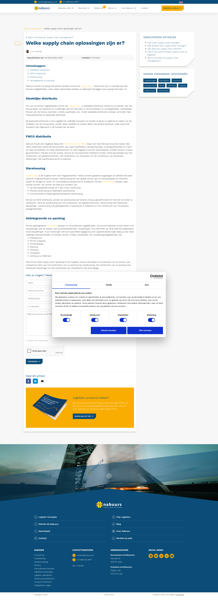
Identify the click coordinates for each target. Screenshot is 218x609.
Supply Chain (150, 91)
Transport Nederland (43, 582)
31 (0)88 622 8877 (71, 2)
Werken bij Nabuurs (48, 524)
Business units (64, 8)
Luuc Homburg (36, 51)
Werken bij (98, 8)
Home (26, 28)
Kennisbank (36, 28)
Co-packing (39, 555)
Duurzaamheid (150, 86)
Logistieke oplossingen (43, 572)
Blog (118, 524)
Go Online (180, 595)
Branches (82, 8)
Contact (144, 8)
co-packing (52, 225)
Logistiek (182, 86)
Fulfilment (172, 86)
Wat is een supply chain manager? (163, 42)
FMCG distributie (38, 73)
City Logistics (123, 517)
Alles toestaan (145, 330)
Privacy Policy (109, 595)
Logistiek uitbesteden (43, 575)
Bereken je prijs (171, 8)
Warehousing (36, 77)
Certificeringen (150, 80)
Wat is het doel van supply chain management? (50, 37)
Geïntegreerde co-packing (42, 80)
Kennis (111, 8)
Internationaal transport (44, 569)
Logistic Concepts (48, 517)
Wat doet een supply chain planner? (164, 49)
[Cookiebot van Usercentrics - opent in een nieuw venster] (152, 276)
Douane (37, 565)
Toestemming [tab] (71, 285)
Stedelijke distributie (39, 70)
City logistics (164, 80)
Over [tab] (147, 285)
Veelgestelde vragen (42, 585)
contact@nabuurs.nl (47, 2)
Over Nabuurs (127, 8)
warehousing (108, 181)
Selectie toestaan (108, 330)
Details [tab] (109, 285)
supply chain (87, 86)
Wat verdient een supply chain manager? (166, 46)
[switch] (94, 320)
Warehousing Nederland (44, 579)
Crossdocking (39, 558)
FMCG (83, 144)
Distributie (177, 80)
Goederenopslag (41, 562)
